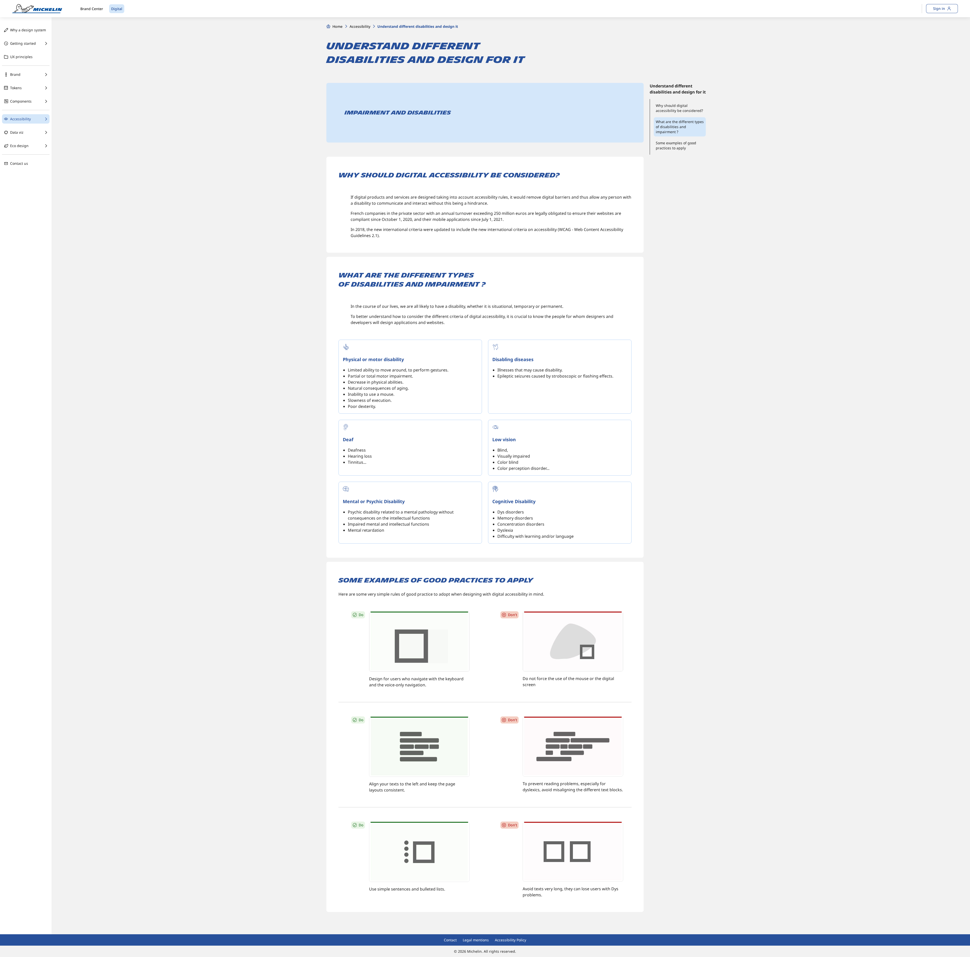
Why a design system (28, 30)
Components (21, 101)
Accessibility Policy (510, 940)
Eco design (19, 145)
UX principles (21, 56)
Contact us (19, 163)
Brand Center (91, 8)
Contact (450, 940)
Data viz (16, 132)
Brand (15, 74)
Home (337, 26)
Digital (116, 8)
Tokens (16, 87)
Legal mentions (476, 940)
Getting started (23, 43)
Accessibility (20, 118)
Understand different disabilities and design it (417, 26)
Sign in (939, 8)
